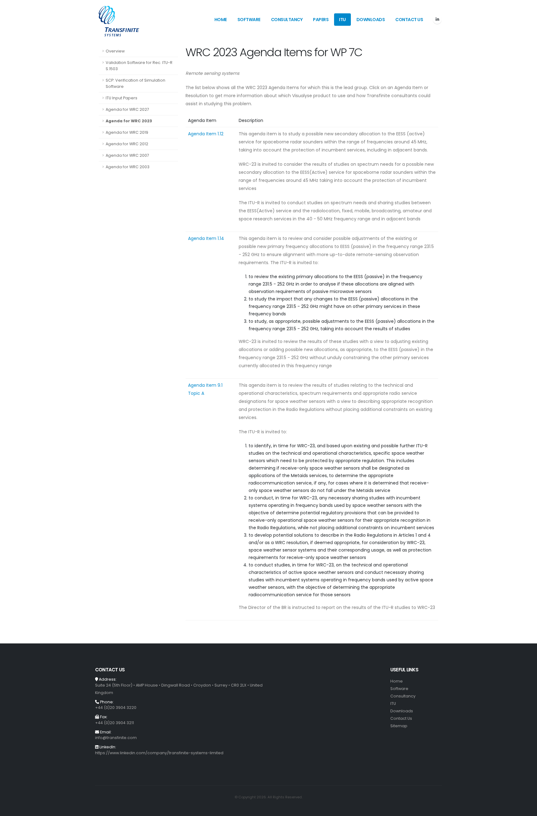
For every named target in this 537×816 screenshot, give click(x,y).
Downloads (370, 19)
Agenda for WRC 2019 (127, 132)
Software (248, 19)
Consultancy (287, 19)
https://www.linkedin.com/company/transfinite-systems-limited (159, 752)
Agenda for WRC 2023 (129, 121)
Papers (320, 19)
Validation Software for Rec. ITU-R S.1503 (139, 65)
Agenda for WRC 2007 (127, 155)
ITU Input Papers (121, 98)
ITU (342, 19)
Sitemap (398, 725)
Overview (115, 51)
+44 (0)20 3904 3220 (115, 707)
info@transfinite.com (116, 737)
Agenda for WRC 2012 (127, 144)
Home (220, 19)
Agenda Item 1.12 (205, 134)
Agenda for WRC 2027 (127, 109)
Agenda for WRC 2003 (127, 166)
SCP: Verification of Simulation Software (135, 83)
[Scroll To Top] (526, 809)
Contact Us (409, 19)
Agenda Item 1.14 (206, 238)
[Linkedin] (437, 19)
